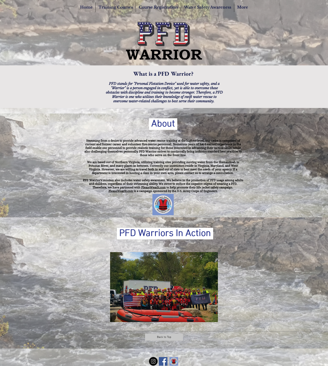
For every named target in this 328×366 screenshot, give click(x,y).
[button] (164, 287)
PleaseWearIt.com (153, 187)
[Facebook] (163, 361)
